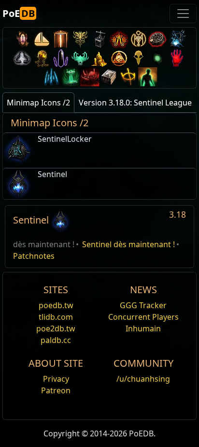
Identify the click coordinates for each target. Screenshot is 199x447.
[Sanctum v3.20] (61, 39)
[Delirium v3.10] (22, 57)
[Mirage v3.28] (22, 39)
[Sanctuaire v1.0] (128, 76)
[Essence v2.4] (51, 76)
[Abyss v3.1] (157, 57)
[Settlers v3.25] (41, 39)
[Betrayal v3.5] (80, 57)
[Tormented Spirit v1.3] (70, 76)
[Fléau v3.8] (41, 57)
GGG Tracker (143, 305)
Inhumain (143, 328)
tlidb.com (56, 317)
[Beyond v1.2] (90, 76)
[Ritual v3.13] (138, 39)
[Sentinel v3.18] (60, 219)
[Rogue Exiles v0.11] (147, 76)
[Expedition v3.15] (99, 39)
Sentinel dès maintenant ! (128, 244)
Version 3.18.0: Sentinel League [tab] (135, 102)
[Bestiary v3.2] (138, 57)
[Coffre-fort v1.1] (109, 76)
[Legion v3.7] (61, 57)
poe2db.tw (55, 328)
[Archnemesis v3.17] (80, 39)
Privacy (56, 378)
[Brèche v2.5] (176, 57)
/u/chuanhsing (143, 378)
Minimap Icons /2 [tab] (38, 102)
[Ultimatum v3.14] (118, 39)
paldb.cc (56, 340)
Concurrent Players (143, 317)
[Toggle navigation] (183, 13)
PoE (18, 13)
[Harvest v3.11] (176, 39)
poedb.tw (56, 305)
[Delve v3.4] (99, 57)
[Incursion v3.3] (118, 57)
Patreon (56, 390)
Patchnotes (34, 256)
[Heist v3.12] (157, 39)
